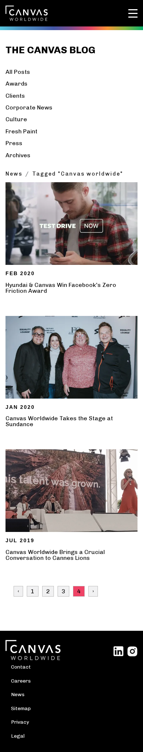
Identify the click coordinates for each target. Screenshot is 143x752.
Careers (21, 681)
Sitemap (21, 708)
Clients (15, 95)
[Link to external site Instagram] (132, 650)
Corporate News (29, 107)
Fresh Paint (21, 131)
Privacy (20, 722)
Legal (18, 736)
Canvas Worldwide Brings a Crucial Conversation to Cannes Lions (55, 554)
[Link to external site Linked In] (118, 650)
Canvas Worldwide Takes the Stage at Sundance (59, 421)
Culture (16, 119)
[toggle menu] (133, 13)
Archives (18, 155)
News (14, 173)
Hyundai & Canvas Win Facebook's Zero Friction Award (61, 287)
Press (14, 143)
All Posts (18, 71)
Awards (16, 83)
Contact (21, 667)
